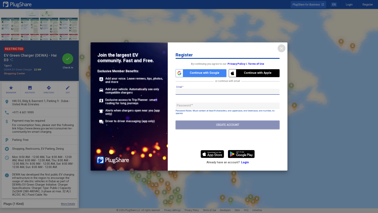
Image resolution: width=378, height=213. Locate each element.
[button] (201, 73)
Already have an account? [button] (228, 162)
